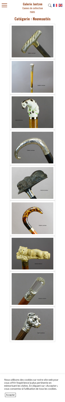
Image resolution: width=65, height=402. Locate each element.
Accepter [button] (10, 394)
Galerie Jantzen (32, 8)
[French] (55, 6)
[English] (60, 6)
